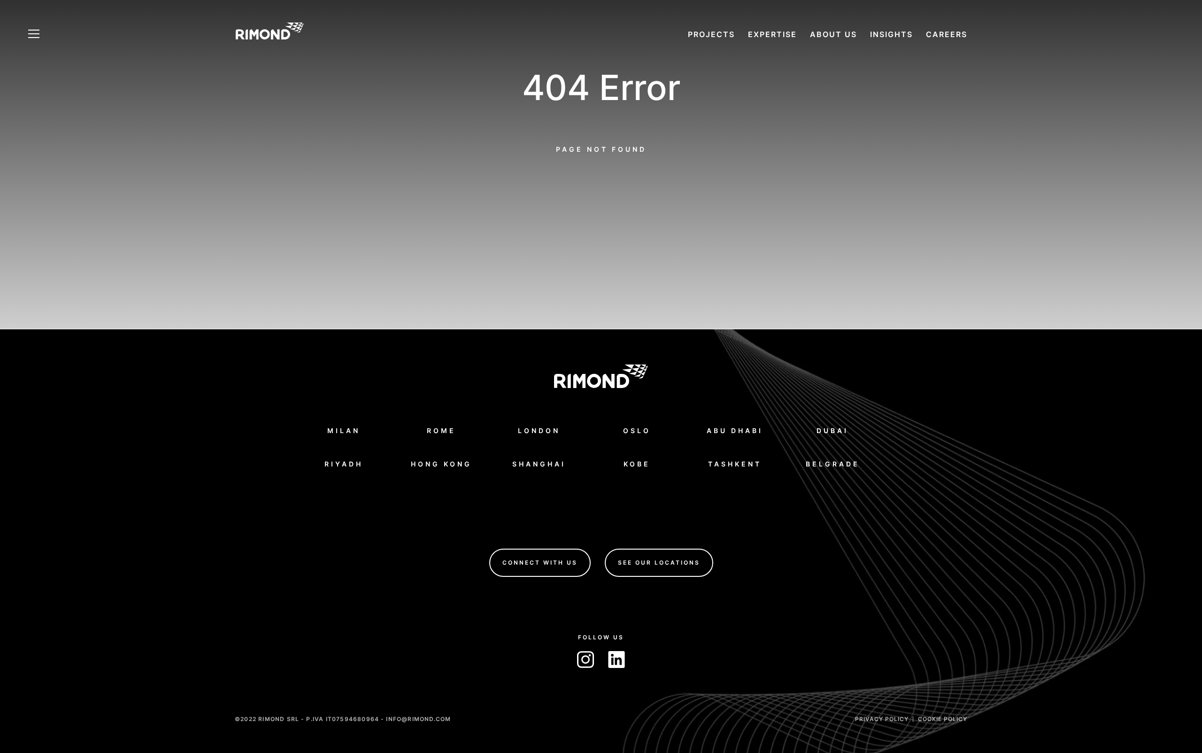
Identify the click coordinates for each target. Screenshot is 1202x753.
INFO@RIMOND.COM (418, 718)
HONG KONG (441, 463)
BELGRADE (833, 463)
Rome (441, 430)
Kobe (637, 463)
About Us (833, 34)
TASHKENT (735, 463)
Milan (343, 430)
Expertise (772, 34)
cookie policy (942, 718)
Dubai (832, 430)
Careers (946, 34)
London (539, 430)
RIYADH (343, 463)
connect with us (540, 562)
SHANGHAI (539, 463)
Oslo (637, 430)
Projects (711, 34)
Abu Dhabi (735, 430)
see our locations (659, 562)
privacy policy (882, 718)
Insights (891, 34)
